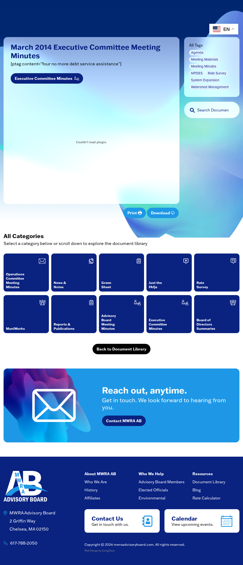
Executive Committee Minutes (44, 78)
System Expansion (205, 80)
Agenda (197, 52)
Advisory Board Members (161, 481)
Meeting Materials (204, 59)
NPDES (197, 73)
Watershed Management (210, 87)
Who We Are (95, 481)
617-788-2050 (23, 543)
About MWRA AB (100, 473)
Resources (202, 473)
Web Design (91, 550)
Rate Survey (217, 73)
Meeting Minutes (203, 66)
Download (161, 212)
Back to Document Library (121, 348)
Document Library (208, 481)
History (91, 490)
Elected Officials (153, 490)
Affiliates (92, 498)
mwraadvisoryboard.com (134, 544)
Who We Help (151, 473)
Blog (196, 490)
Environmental (152, 498)
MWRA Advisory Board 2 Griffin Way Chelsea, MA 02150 (32, 521)
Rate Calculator (206, 498)
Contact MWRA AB (124, 420)
